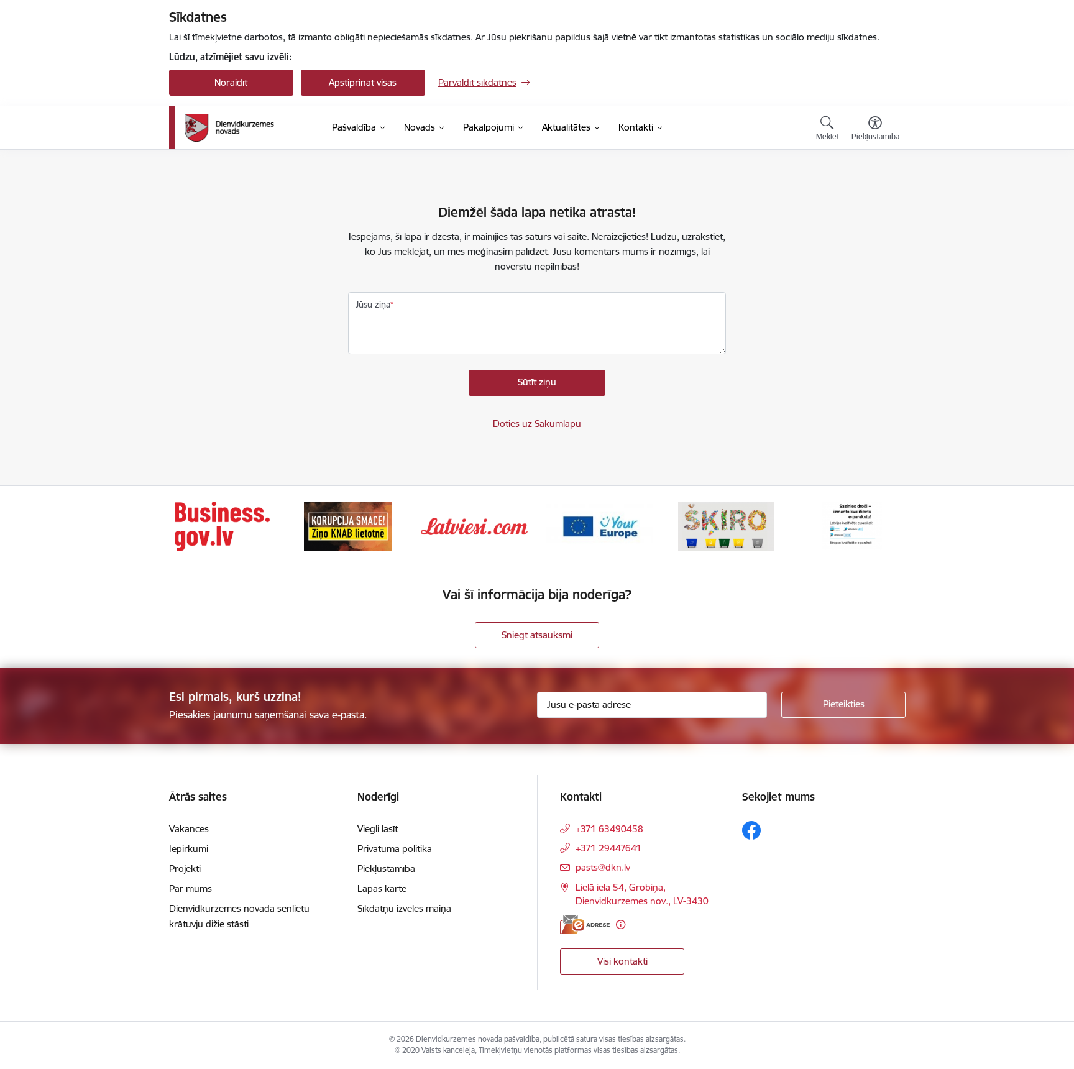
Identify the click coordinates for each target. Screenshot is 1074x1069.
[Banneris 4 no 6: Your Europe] (599, 525)
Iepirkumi (188, 849)
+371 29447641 (608, 848)
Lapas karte (381, 888)
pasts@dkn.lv (603, 867)
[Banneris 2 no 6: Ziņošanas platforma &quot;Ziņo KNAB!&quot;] (348, 525)
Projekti (185, 868)
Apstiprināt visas (363, 82)
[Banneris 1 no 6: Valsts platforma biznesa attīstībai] (222, 525)
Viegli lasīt (377, 829)
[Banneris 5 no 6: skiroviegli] (726, 525)
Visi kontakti (622, 961)
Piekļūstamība (386, 868)
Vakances (189, 829)
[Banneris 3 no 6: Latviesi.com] (474, 525)
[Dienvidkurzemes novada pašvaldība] (247, 128)
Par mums (190, 888)
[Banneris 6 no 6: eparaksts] (852, 525)
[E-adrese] (585, 924)
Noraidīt (230, 82)
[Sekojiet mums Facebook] (751, 830)
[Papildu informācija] (620, 924)
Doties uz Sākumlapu (537, 423)
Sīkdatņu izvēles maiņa (404, 908)
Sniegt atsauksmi (537, 635)
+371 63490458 (609, 829)
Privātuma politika (394, 849)
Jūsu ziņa (373, 304)
